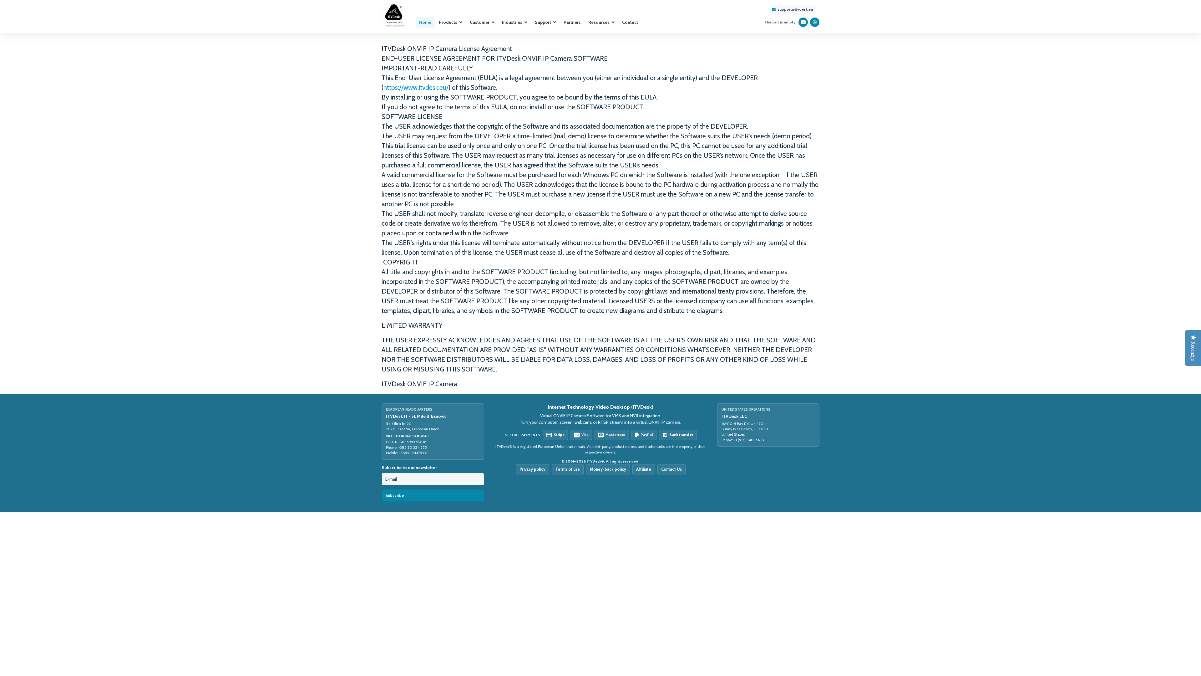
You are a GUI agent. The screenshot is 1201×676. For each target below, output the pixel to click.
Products (448, 22)
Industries (512, 22)
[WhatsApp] (815, 22)
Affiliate (643, 469)
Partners (572, 22)
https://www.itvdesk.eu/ (415, 87)
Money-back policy (608, 469)
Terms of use (567, 469)
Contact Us (671, 469)
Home (425, 22)
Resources (599, 22)
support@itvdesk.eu (795, 9)
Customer (479, 22)
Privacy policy (532, 469)
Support (543, 22)
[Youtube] (803, 22)
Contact (630, 22)
